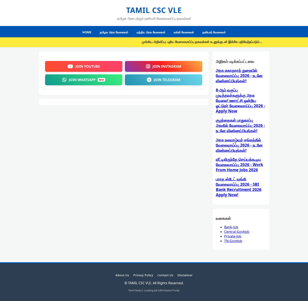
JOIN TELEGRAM (167, 80)
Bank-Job (231, 227)
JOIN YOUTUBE (87, 66)
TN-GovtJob (233, 241)
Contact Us (165, 275)
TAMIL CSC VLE (154, 10)
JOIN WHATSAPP (86, 80)
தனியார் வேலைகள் (214, 32)
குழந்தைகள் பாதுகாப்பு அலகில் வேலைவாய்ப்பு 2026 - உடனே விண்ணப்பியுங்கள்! (240, 125)
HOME (86, 32)
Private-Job (232, 236)
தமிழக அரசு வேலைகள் (114, 32)
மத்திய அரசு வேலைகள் (151, 32)
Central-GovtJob (236, 231)
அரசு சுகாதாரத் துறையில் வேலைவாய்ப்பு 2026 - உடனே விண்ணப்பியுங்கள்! (239, 75)
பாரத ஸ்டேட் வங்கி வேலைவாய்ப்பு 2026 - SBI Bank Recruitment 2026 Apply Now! (238, 186)
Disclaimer (185, 275)
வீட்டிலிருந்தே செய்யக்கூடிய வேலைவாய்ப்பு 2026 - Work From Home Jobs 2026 (239, 164)
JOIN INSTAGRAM (167, 66)
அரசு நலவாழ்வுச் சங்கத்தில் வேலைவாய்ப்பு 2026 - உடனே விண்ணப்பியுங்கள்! (239, 145)
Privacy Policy (143, 275)
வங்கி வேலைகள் (184, 32)
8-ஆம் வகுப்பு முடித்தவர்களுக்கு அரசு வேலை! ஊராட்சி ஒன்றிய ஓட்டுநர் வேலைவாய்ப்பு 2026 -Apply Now (240, 100)
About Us (122, 275)
